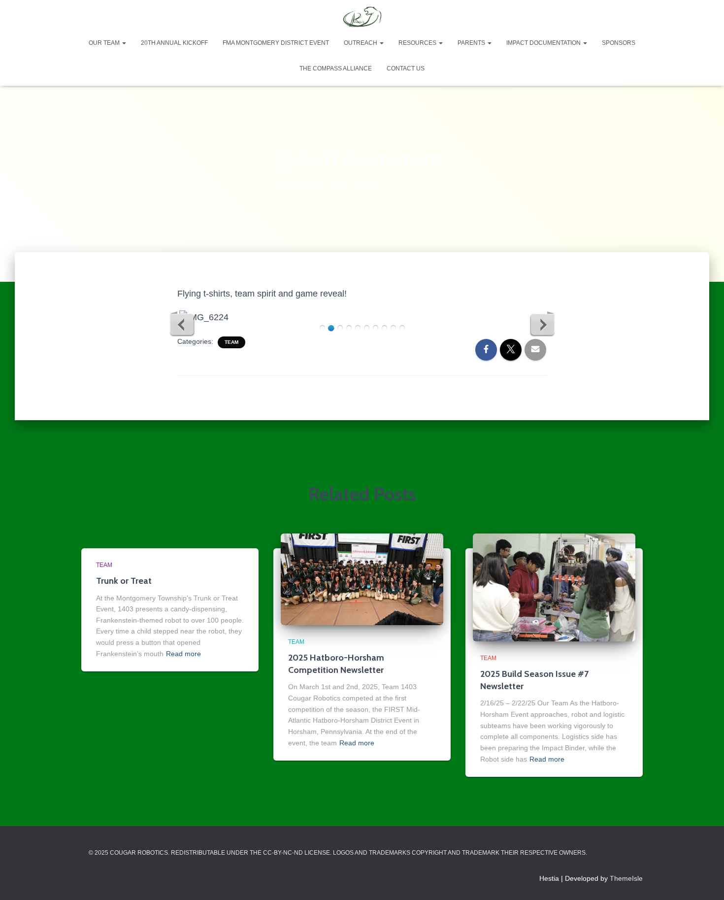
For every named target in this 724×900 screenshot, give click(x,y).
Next (542, 324)
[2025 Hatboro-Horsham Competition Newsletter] (362, 578)
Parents (472, 42)
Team (231, 342)
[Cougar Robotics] (362, 17)
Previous (182, 324)
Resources (418, 42)
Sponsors (618, 42)
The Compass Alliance (335, 68)
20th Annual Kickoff (174, 42)
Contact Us (406, 68)
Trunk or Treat (124, 580)
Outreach (361, 42)
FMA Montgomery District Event (276, 42)
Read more (183, 654)
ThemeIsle (626, 878)
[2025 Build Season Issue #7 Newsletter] (554, 587)
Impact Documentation (544, 42)
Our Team (105, 42)
